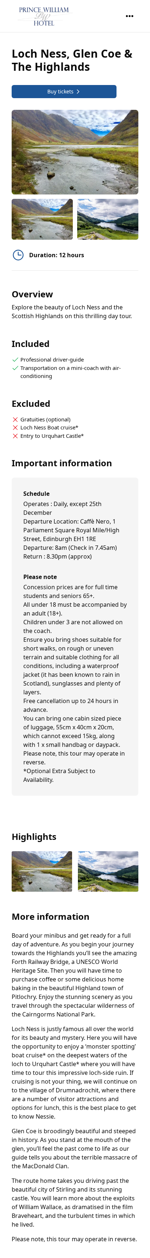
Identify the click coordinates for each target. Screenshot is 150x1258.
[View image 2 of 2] (107, 219)
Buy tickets (60, 91)
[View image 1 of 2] (42, 219)
